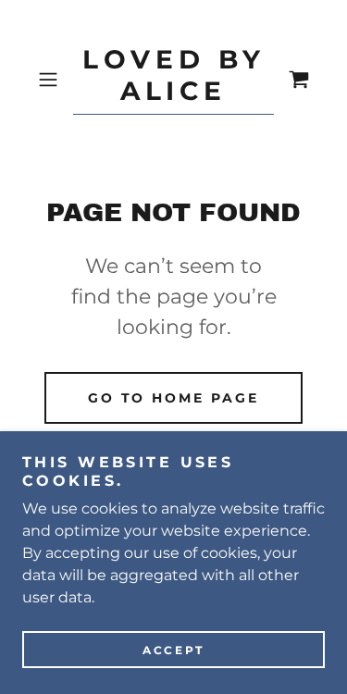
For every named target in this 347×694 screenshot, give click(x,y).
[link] (174, 79)
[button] (51, 79)
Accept (173, 650)
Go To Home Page (174, 398)
